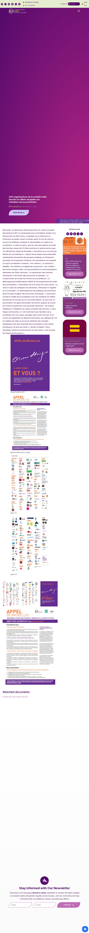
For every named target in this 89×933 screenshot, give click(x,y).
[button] (79, 11)
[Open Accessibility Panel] (85, 929)
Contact (64, 4)
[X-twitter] (5, 4)
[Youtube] (12, 4)
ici (23, 333)
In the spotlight (69, 303)
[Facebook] (2, 4)
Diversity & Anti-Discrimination (73, 341)
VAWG (67, 258)
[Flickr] (9, 4)
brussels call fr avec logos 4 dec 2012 (15, 696)
